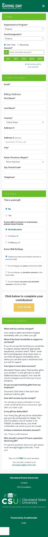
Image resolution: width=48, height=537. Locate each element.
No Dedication (15, 229)
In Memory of (14, 242)
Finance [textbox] (8, 29)
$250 (32, 59)
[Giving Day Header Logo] (12, 6)
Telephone (9, 177)
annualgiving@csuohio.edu (21, 447)
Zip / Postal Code (12, 167)
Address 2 (9, 138)
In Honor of (13, 236)
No (9, 209)
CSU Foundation (24, 487)
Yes (10, 215)
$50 (16, 59)
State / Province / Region (16, 157)
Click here (18, 391)
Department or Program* (16, 25)
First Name (9, 98)
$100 (24, 59)
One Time (11, 45)
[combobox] (24, 29)
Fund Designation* (13, 34)
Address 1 (9, 128)
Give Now (24, 307)
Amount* (8, 48)
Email (7, 84)
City (6, 147)
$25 (8, 59)
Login (23, 523)
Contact (24, 483)
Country (8, 118)
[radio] (24, 229)
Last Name (9, 108)
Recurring (24, 45)
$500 (40, 59)
